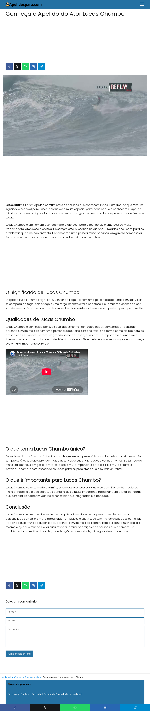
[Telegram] (41, 66)
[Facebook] (9, 66)
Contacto (36, 694)
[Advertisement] (75, 38)
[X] (17, 66)
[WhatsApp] (25, 66)
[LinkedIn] (33, 66)
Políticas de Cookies (18, 694)
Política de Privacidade (56, 694)
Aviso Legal (76, 694)
